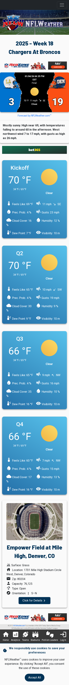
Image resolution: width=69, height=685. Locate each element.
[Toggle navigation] (62, 4)
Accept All (34, 677)
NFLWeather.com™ (19, 625)
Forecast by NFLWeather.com (34, 115)
